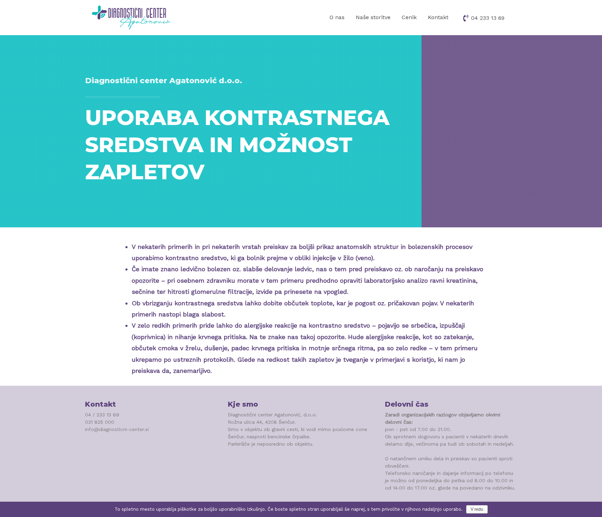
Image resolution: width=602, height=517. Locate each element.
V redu (477, 509)
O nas (337, 17)
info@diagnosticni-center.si (117, 429)
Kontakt (438, 17)
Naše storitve (373, 17)
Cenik (409, 17)
